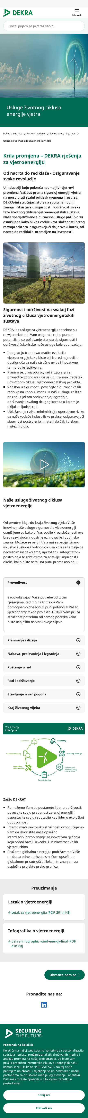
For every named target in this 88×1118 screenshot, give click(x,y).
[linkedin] (44, 1004)
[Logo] (19, 12)
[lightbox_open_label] (44, 465)
